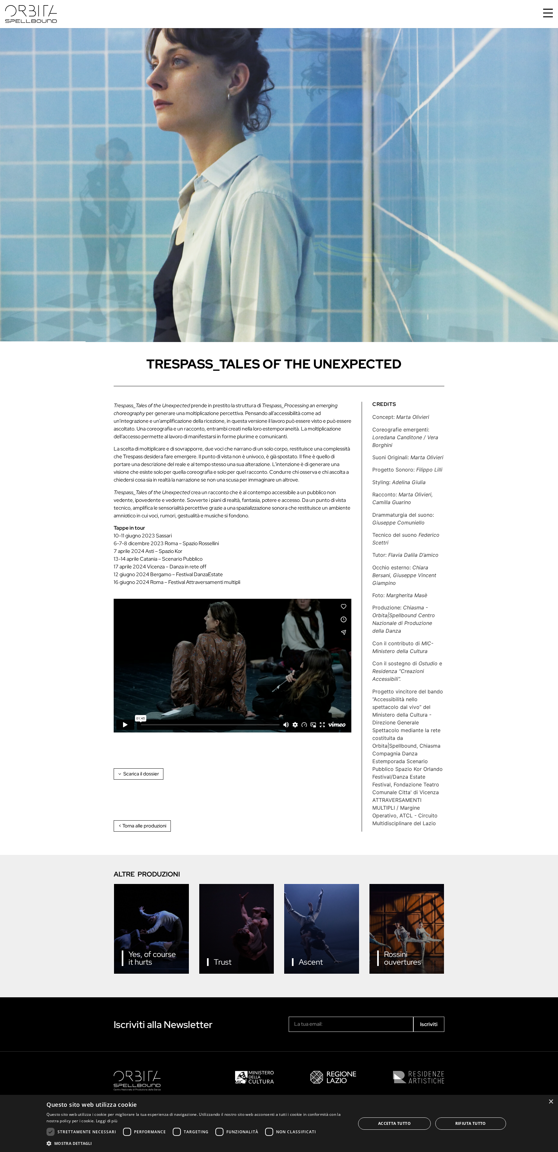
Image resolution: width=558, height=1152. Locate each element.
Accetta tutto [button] (394, 1123)
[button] (196, 1143)
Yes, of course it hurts (152, 958)
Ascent (311, 962)
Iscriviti (429, 1024)
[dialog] (279, 1123)
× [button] (550, 1101)
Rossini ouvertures (402, 958)
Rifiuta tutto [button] (470, 1123)
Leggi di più (107, 1121)
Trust (223, 962)
